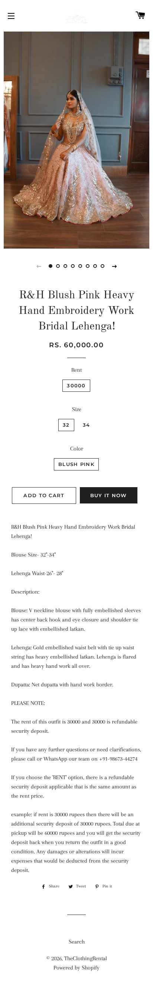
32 (66, 425)
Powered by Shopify (76, 967)
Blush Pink (76, 464)
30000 (76, 385)
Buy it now (108, 495)
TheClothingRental (85, 958)
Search (77, 941)
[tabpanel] (76, 139)
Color (76, 448)
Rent (76, 370)
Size (76, 409)
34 (86, 425)
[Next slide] (114, 266)
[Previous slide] (38, 266)
